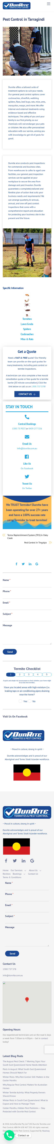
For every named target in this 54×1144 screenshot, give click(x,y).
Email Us (26, 443)
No (34, 701)
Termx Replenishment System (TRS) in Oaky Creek (27, 536)
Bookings (17, 873)
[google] (37, 563)
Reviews (7, 873)
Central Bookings (27, 424)
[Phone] (9, 1135)
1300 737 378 (38, 386)
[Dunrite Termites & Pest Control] (16, 8)
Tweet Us (27, 483)
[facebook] (16, 563)
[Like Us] (27, 457)
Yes (25, 701)
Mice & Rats (27, 339)
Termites (27, 319)
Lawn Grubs (27, 324)
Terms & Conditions (12, 877)
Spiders (27, 329)
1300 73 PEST (18, 428)
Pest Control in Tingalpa (35, 542)
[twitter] (23, 563)
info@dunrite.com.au (27, 448)
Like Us (27, 463)
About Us (33, 870)
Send (10, 651)
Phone (7, 591)
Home (5, 870)
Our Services (16, 870)
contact (44, 1038)
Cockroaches (27, 334)
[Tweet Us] (27, 476)
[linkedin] (30, 563)
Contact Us (25, 394)
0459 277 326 (35, 428)
